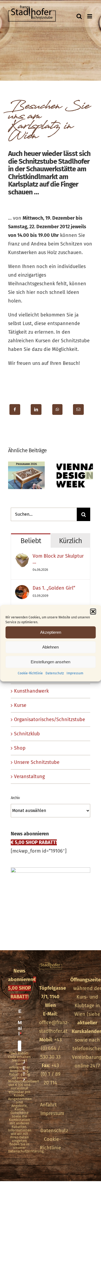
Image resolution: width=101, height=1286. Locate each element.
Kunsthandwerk (31, 691)
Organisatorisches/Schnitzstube (49, 719)
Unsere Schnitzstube (37, 762)
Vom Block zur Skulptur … (58, 559)
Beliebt (30, 541)
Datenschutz (55, 673)
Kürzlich (70, 541)
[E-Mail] (78, 409)
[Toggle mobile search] (79, 16)
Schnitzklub (27, 734)
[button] (93, 611)
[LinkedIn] (36, 409)
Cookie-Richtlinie (30, 673)
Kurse (20, 705)
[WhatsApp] (57, 409)
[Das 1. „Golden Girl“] (22, 589)
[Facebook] (15, 409)
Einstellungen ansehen (50, 662)
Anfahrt (48, 1105)
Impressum (75, 673)
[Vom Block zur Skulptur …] (22, 557)
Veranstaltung (29, 776)
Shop (20, 748)
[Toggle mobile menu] (90, 16)
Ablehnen (50, 647)
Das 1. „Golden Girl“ (54, 588)
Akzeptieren (50, 632)
